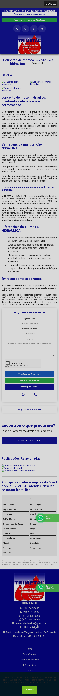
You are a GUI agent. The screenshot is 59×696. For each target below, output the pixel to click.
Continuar (29, 689)
